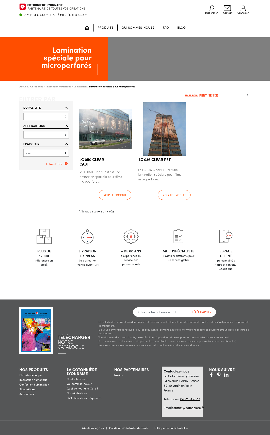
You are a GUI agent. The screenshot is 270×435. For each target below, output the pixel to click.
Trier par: (191, 95)
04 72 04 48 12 (79, 15)
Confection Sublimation (34, 384)
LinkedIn (234, 374)
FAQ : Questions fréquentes (84, 397)
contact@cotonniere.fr (188, 407)
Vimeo (226, 374)
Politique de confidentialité (171, 427)
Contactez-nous (77, 378)
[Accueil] (87, 28)
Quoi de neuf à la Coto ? (82, 388)
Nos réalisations (77, 393)
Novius (118, 374)
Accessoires (26, 393)
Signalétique (27, 389)
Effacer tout (55, 164)
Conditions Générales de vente (129, 427)
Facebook (211, 374)
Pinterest (219, 374)
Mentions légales (93, 427)
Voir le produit (115, 195)
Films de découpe (30, 374)
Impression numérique (33, 379)
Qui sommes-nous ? (79, 383)
